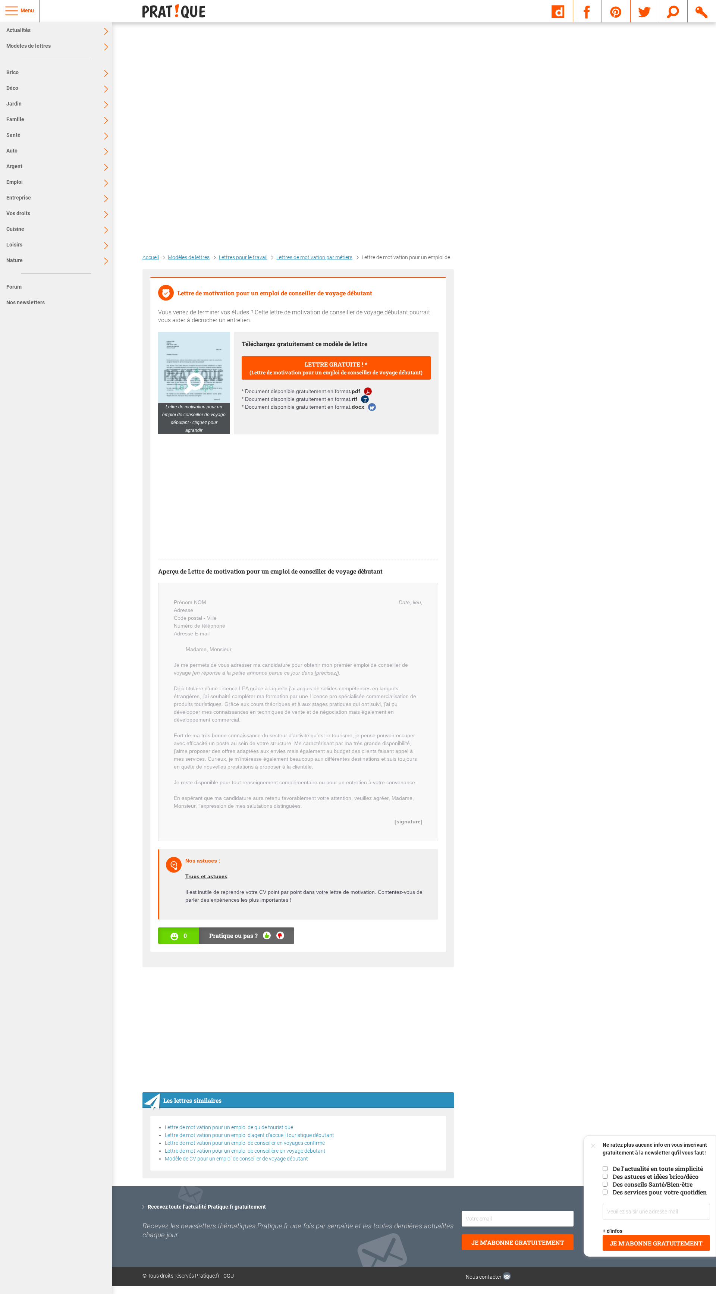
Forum (14, 287)
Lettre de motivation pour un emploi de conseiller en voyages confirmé (245, 1143)
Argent (14, 166)
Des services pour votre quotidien (660, 1192)
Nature (14, 260)
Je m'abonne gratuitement (517, 1242)
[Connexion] (702, 11)
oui (267, 935)
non (280, 935)
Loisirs (14, 245)
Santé (13, 135)
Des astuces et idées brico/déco (655, 1176)
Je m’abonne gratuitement (656, 1243)
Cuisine (15, 229)
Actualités (18, 30)
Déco (12, 88)
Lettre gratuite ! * (336, 368)
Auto (12, 151)
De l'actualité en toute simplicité (658, 1168)
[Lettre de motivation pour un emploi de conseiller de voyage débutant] (194, 383)
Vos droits (18, 213)
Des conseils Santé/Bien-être (653, 1184)
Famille (15, 119)
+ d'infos (613, 1231)
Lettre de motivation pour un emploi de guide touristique (229, 1127)
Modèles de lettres (28, 46)
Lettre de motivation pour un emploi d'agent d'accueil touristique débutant (249, 1135)
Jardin (14, 104)
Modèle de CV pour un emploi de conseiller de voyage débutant (236, 1159)
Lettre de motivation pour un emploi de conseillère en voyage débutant (245, 1151)
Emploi (14, 182)
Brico (12, 72)
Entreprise (18, 198)
